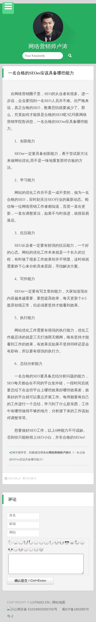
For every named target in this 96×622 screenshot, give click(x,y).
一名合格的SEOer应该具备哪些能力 (41, 73)
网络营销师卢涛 (58, 452)
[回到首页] (48, 40)
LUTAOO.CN (40, 602)
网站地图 (58, 602)
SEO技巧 (30, 478)
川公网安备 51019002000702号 (34, 609)
